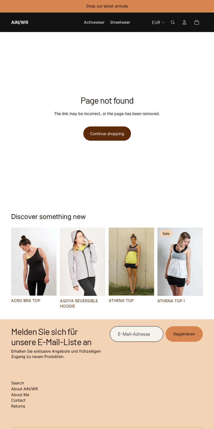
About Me (20, 394)
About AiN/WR (24, 388)
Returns (18, 406)
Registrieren (184, 334)
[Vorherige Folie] (17, 261)
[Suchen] (173, 22)
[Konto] (184, 22)
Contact (18, 400)
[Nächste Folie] (50, 261)
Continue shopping (107, 133)
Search (17, 383)
